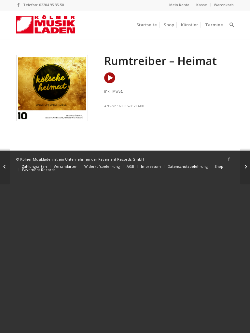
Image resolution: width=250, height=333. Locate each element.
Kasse (201, 4)
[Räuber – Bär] (5, 166)
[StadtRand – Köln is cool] (245, 166)
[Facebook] (18, 5)
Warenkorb (224, 4)
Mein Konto (179, 4)
